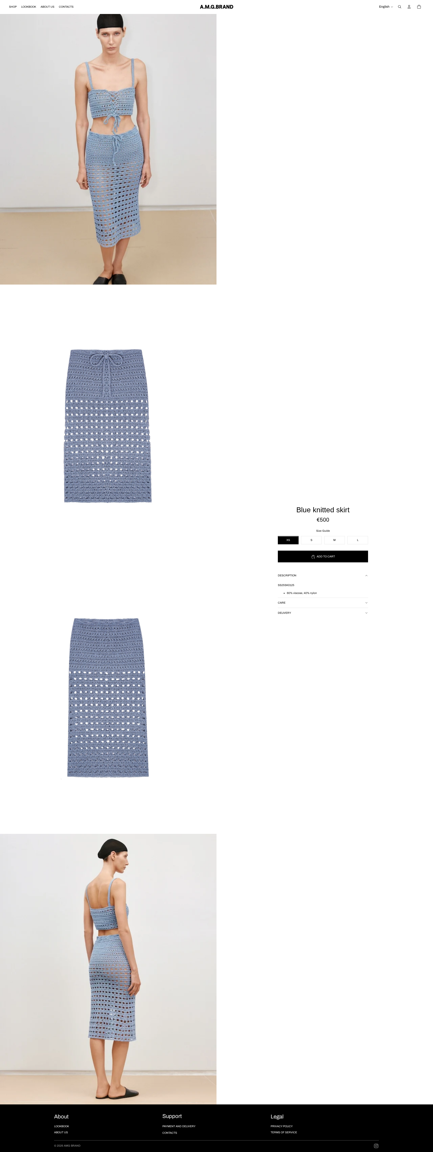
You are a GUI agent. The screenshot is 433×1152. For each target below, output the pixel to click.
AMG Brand (72, 1145)
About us (61, 1132)
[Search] (400, 7)
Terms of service (284, 1132)
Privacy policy (282, 1126)
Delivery (284, 612)
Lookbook (61, 1126)
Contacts (169, 1132)
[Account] (409, 7)
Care (282, 602)
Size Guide (323, 531)
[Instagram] (376, 1146)
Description (287, 575)
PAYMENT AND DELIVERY (179, 1126)
